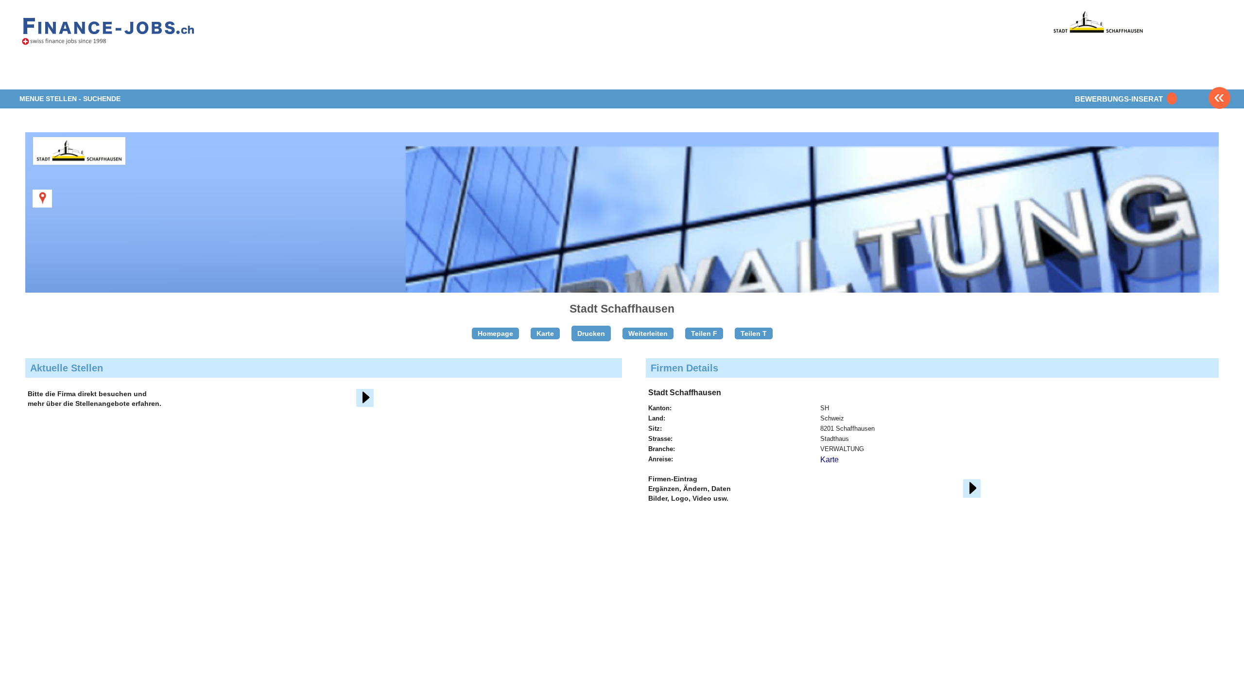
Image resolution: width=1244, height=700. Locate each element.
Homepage (495, 333)
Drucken (591, 333)
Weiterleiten (648, 333)
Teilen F (704, 333)
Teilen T (754, 333)
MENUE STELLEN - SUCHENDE (70, 99)
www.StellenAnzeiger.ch (108, 33)
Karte (545, 333)
